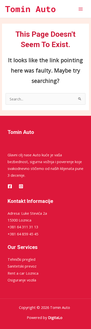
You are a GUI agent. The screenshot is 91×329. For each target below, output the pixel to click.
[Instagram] (21, 186)
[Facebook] (10, 186)
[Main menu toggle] (80, 9)
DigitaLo (55, 317)
